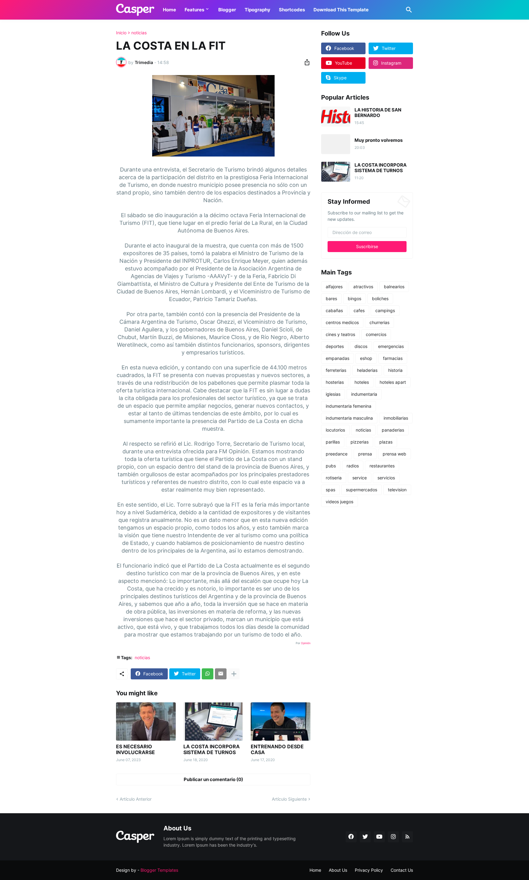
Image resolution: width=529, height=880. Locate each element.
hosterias (335, 382)
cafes (359, 310)
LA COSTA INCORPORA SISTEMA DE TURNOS (211, 749)
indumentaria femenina (348, 406)
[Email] (221, 673)
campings (385, 310)
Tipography (257, 10)
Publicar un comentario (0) (213, 779)
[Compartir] (305, 62)
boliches (380, 298)
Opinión (305, 643)
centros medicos (342, 322)
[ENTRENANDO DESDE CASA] (280, 721)
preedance (336, 453)
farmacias (393, 358)
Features (194, 10)
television (397, 489)
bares (331, 298)
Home (169, 10)
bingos (354, 298)
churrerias (379, 322)
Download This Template (341, 10)
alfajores (334, 286)
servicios (386, 477)
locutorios (335, 429)
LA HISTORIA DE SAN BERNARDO (378, 112)
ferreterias (336, 370)
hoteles (362, 382)
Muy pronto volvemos (379, 140)
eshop (366, 358)
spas (330, 489)
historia (395, 370)
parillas (333, 441)
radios (353, 465)
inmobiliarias (396, 418)
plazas (385, 441)
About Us (338, 870)
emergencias (391, 346)
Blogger (227, 10)
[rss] (407, 836)
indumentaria (364, 394)
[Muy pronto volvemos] (335, 144)
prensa (365, 453)
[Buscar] (408, 10)
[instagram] (393, 836)
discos (361, 346)
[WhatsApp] (207, 673)
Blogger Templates (159, 870)
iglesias (333, 394)
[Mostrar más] (234, 673)
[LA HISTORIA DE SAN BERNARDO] (335, 117)
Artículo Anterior (136, 799)
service (359, 477)
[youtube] (379, 836)
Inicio (121, 33)
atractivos (363, 286)
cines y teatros (340, 334)
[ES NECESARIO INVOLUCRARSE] (146, 721)
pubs (331, 465)
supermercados (361, 489)
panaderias (393, 429)
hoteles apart (393, 382)
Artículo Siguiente (289, 799)
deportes (335, 346)
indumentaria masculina (349, 418)
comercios (376, 334)
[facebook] (351, 836)
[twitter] (365, 836)
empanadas (337, 358)
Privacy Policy (369, 870)
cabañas (334, 310)
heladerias (367, 370)
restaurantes (382, 465)
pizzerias (360, 441)
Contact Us (402, 870)
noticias (139, 33)
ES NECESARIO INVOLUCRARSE (135, 749)
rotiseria (334, 477)
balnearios (394, 286)
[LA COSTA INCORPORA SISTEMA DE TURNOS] (213, 721)
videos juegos (339, 501)
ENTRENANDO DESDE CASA (277, 749)
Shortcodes (292, 10)
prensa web (394, 453)
